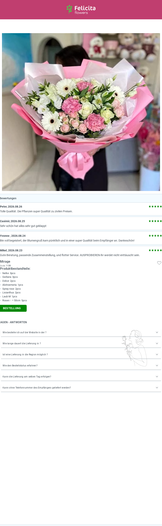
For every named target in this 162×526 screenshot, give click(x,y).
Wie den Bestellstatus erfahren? (20, 365)
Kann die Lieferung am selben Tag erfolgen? (27, 376)
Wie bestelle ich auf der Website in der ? (24, 332)
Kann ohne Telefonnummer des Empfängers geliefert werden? (37, 387)
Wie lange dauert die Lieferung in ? (22, 343)
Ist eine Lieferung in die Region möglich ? (25, 354)
